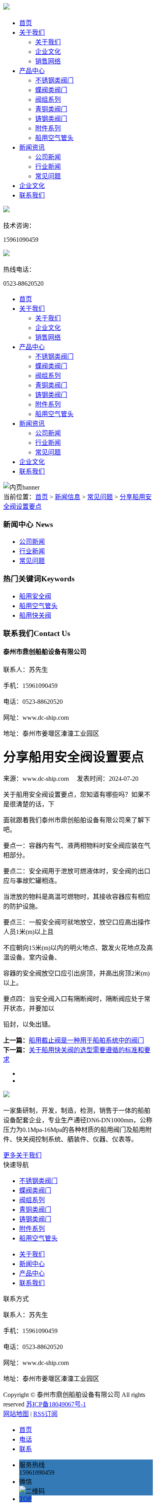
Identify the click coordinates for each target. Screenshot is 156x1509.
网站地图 (16, 1413)
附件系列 (48, 128)
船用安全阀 (35, 596)
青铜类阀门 (51, 109)
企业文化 (48, 51)
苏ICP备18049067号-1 (56, 1404)
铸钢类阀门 (51, 118)
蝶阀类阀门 (51, 90)
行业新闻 (48, 166)
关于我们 (32, 32)
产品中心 (32, 70)
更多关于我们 (22, 1155)
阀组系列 (48, 99)
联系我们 (32, 195)
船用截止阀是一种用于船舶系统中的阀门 (86, 1040)
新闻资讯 (32, 147)
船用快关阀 (35, 615)
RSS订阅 (45, 1413)
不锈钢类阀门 (54, 80)
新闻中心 (32, 1263)
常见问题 (48, 176)
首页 (25, 23)
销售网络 (48, 61)
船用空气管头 (54, 137)
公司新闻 (48, 157)
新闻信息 (67, 497)
